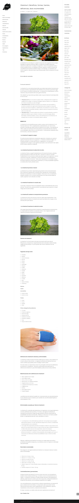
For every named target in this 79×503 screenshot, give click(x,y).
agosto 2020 (66, 55)
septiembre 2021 (67, 46)
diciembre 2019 (67, 59)
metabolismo (5, 35)
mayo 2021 (66, 51)
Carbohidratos (5, 23)
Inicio (3, 15)
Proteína (4, 37)
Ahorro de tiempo (6, 17)
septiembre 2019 (67, 65)
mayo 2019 (66, 72)
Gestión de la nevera (6, 31)
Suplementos (5, 47)
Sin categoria (5, 45)
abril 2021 (66, 53)
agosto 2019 (66, 67)
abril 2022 (66, 44)
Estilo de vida (5, 27)
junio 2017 (66, 82)
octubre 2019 (67, 63)
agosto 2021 (66, 48)
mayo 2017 (66, 84)
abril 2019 (66, 74)
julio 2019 (66, 68)
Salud (3, 43)
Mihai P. (23, 11)
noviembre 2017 (67, 78)
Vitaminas (4, 52)
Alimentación (5, 19)
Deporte (4, 25)
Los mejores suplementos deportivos (67, 134)
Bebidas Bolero (67, 139)
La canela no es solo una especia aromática (67, 14)
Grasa (3, 33)
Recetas (4, 41)
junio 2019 (66, 70)
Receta (3, 39)
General (4, 29)
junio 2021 (66, 50)
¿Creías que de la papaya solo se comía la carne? (67, 22)
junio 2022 (66, 40)
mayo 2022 (66, 42)
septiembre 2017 (67, 80)
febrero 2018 (67, 76)
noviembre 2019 (67, 61)
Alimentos (4, 21)
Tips (3, 49)
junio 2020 (66, 57)
